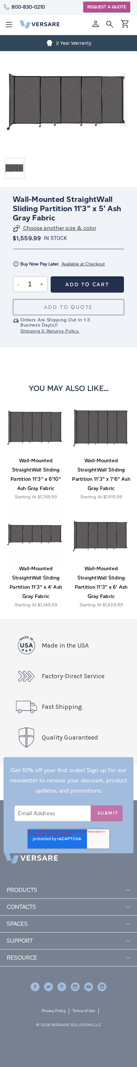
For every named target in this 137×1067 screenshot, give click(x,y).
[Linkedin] (101, 986)
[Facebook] (35, 986)
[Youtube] (88, 986)
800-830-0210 (28, 7)
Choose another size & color (59, 228)
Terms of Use (83, 1010)
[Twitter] (48, 986)
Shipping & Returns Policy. (49, 331)
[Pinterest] (61, 986)
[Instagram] (75, 986)
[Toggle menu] (11, 26)
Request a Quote (106, 6)
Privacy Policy (54, 1010)
